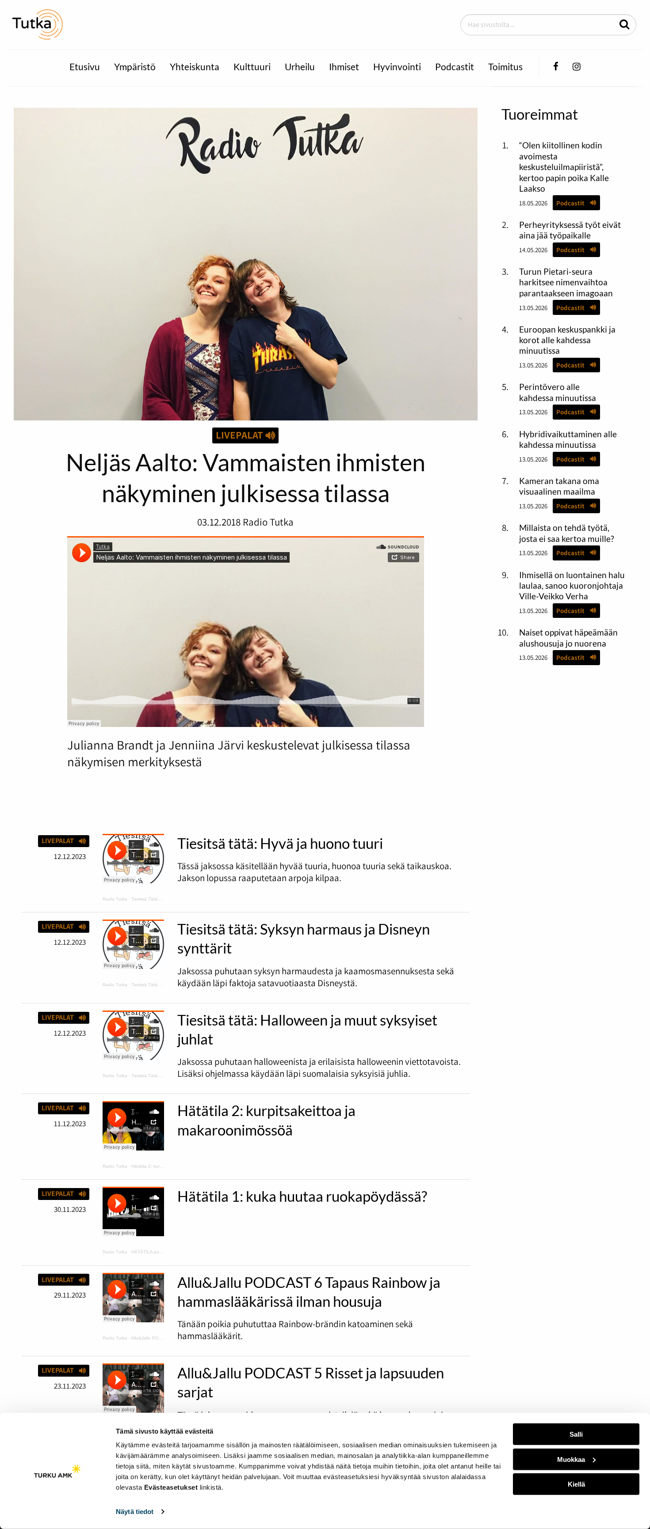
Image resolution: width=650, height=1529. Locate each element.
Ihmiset (344, 66)
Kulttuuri (252, 66)
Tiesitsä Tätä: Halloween (156, 1075)
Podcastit (454, 66)
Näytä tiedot (134, 1511)
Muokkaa (571, 1459)
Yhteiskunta (194, 66)
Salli (576, 1434)
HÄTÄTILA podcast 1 (152, 1251)
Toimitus (505, 66)
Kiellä (576, 1484)
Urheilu (300, 66)
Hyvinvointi (397, 66)
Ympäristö (135, 66)
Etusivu (84, 66)
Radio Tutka (115, 899)
